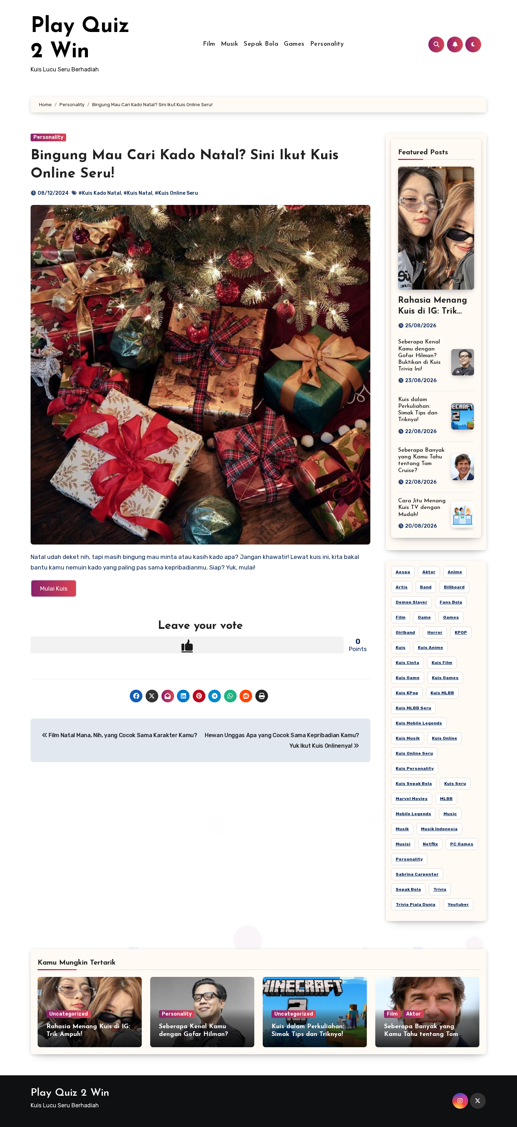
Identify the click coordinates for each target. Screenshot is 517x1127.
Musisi (403, 844)
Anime (455, 571)
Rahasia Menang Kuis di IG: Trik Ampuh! (432, 311)
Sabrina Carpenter (417, 874)
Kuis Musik (408, 738)
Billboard (454, 587)
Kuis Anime (430, 647)
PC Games (461, 844)
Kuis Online (444, 738)
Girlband (405, 632)
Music (450, 813)
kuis (401, 647)
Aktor (428, 571)
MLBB (446, 798)
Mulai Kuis (54, 588)
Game (424, 617)
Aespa (403, 571)
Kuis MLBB (442, 692)
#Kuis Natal (137, 193)
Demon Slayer (411, 602)
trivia (439, 889)
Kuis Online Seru (414, 753)
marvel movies (412, 798)
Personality (327, 44)
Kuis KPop (407, 692)
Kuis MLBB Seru (413, 708)
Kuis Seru (455, 783)
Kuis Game (408, 677)
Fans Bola (451, 602)
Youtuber (458, 904)
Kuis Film (442, 662)
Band (426, 587)
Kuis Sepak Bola (414, 783)
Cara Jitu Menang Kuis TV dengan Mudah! (422, 507)
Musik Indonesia (439, 828)
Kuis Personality (415, 768)
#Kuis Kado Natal (99, 193)
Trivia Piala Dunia (415, 904)
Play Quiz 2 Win (70, 1093)
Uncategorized (68, 1014)
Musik (229, 44)
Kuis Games (445, 677)
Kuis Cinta (407, 662)
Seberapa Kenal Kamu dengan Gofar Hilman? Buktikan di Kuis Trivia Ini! (419, 355)
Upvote (187, 645)
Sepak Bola (261, 44)
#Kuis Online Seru (176, 193)
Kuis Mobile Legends (419, 723)
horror (434, 632)
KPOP (461, 632)
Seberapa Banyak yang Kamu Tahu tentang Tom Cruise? (421, 1034)
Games (294, 44)
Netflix (430, 844)
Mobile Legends (413, 813)
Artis (402, 587)
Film (209, 44)
